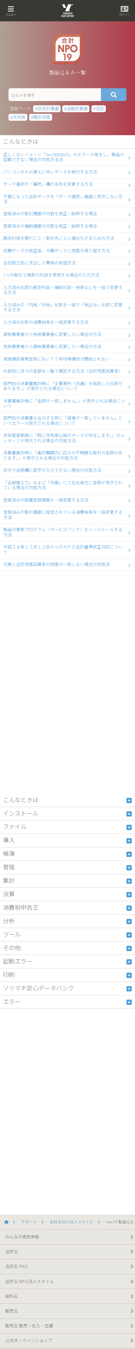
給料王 (11, 1296)
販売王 (11, 1311)
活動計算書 (77, 109)
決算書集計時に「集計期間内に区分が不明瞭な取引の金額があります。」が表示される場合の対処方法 (63, 455)
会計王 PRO (16, 1266)
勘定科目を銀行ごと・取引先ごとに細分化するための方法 (58, 238)
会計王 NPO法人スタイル (29, 1281)
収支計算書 (48, 109)
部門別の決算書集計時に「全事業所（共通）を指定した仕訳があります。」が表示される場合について (63, 386)
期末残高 (41, 117)
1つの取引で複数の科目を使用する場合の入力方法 (51, 275)
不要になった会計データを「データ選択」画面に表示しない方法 (63, 199)
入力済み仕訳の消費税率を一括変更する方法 (45, 322)
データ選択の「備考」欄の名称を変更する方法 (48, 184)
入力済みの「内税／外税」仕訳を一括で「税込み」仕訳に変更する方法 (63, 307)
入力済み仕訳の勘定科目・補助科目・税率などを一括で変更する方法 (63, 290)
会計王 (11, 1252)
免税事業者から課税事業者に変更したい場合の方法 (52, 346)
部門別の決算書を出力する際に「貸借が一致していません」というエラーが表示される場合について (63, 420)
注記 (100, 109)
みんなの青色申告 (22, 1237)
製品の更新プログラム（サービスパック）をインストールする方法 (63, 532)
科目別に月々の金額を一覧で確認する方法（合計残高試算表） (63, 371)
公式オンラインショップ (28, 1340)
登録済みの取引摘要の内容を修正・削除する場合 (50, 214)
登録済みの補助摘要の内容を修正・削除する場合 (50, 226)
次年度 (19, 117)
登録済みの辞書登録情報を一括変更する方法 (45, 500)
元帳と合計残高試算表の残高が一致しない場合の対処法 (56, 564)
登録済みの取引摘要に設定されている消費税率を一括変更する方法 (63, 514)
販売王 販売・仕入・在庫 (29, 1326)
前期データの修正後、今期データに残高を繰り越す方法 (56, 251)
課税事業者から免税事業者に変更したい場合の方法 (52, 334)
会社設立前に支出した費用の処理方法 (39, 263)
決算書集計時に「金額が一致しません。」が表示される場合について (64, 403)
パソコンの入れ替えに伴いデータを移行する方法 (50, 172)
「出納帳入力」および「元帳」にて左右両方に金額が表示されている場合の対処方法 (63, 485)
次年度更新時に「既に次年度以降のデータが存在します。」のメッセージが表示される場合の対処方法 (64, 438)
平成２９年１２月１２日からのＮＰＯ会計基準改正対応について (63, 549)
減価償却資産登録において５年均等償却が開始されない (56, 359)
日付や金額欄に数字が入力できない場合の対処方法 (52, 470)
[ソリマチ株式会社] (8, 1222)
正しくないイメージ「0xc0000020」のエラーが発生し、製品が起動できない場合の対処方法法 (63, 157)
